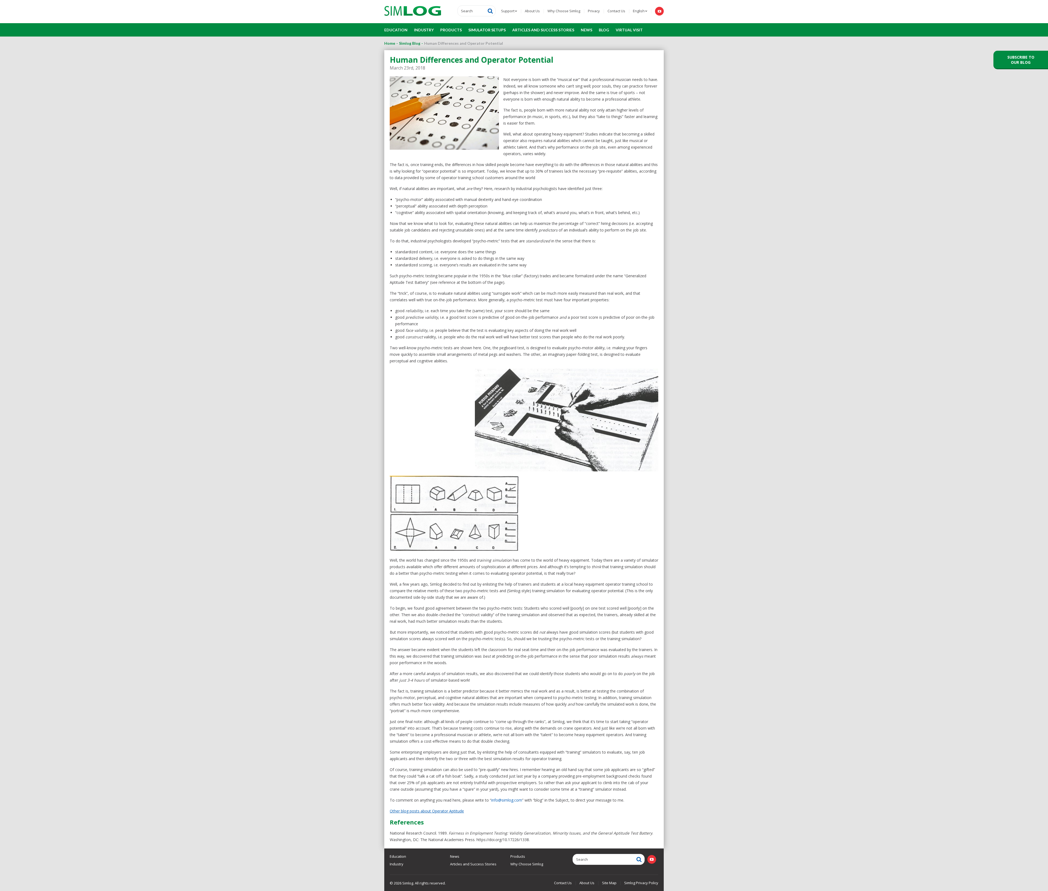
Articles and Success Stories (543, 30)
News (586, 30)
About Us (532, 10)
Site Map (609, 882)
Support (507, 10)
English (639, 10)
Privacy (594, 10)
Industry (424, 30)
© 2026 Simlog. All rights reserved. (418, 883)
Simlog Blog (409, 43)
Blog (604, 30)
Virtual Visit (629, 30)
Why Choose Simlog (563, 10)
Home (389, 43)
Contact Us (616, 10)
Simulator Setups (487, 30)
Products (451, 30)
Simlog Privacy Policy (641, 882)
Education (395, 30)
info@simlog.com (506, 800)
